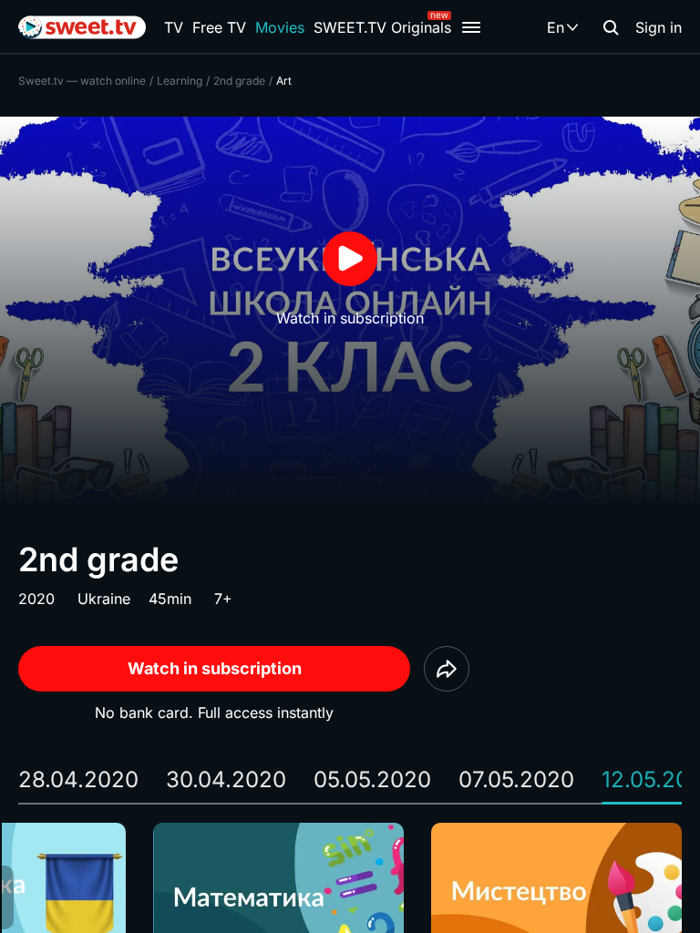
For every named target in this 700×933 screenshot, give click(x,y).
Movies (279, 27)
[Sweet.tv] (82, 27)
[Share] (446, 669)
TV (173, 27)
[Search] (611, 27)
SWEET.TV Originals (382, 27)
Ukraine (103, 599)
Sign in (658, 27)
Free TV (219, 27)
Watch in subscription (215, 668)
